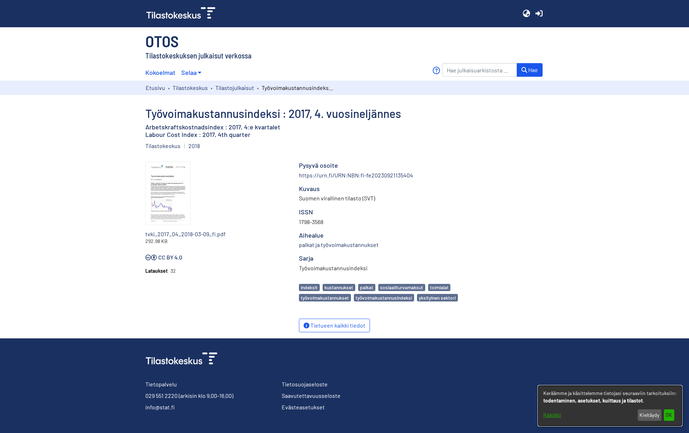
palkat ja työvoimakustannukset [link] (339, 244)
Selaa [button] (189, 72)
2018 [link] (194, 145)
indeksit (309, 287)
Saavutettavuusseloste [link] (311, 395)
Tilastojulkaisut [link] (234, 87)
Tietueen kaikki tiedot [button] (337, 325)
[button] (526, 13)
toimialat (439, 287)
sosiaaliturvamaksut (401, 287)
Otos (162, 41)
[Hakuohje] (436, 70)
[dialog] (610, 406)
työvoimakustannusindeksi (384, 298)
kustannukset (338, 287)
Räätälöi (552, 415)
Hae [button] (532, 69)
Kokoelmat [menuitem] (160, 72)
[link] (183, 13)
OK (669, 415)
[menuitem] (191, 72)
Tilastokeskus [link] (190, 87)
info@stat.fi (160, 407)
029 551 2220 (161, 395)
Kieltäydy (649, 415)
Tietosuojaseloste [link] (305, 384)
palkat (366, 287)
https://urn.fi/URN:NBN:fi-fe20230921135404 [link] (356, 175)
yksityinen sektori (437, 298)
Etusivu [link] (155, 87)
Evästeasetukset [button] (303, 407)
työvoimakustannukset (325, 298)
